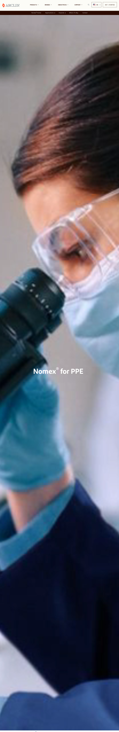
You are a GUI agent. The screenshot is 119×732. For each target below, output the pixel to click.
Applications (49, 13)
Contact (85, 13)
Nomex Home (36, 13)
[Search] (88, 4)
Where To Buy (73, 13)
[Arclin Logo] (11, 5)
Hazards (61, 13)
